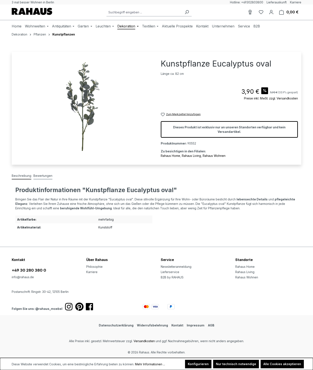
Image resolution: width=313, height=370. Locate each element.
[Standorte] (251, 12)
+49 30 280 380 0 (29, 270)
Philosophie (94, 266)
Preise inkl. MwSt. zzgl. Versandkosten (271, 98)
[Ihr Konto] (271, 12)
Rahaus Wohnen (214, 155)
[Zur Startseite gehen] (32, 11)
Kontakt (177, 325)
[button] (268, 255)
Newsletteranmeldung (176, 266)
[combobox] (144, 12)
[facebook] (89, 306)
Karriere (295, 2)
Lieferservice (170, 272)
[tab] (21, 175)
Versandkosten (144, 341)
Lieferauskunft (277, 2)
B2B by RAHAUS (172, 277)
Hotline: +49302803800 (246, 2)
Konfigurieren (198, 364)
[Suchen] (187, 12)
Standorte (244, 260)
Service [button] (167, 260)
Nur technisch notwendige (236, 364)
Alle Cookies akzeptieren (282, 364)
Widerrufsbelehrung (152, 325)
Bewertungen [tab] (42, 175)
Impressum (195, 325)
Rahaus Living (191, 155)
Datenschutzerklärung (116, 325)
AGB (211, 325)
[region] (83, 105)
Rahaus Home (170, 155)
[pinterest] (79, 306)
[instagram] (69, 306)
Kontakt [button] (18, 260)
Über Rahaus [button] (97, 260)
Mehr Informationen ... (150, 364)
